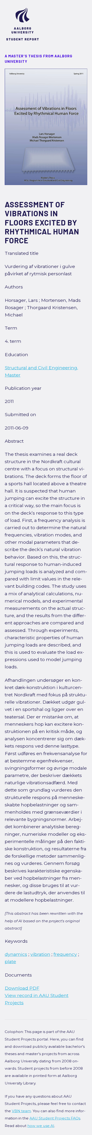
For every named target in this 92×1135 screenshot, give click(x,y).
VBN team (21, 1111)
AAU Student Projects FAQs (54, 1118)
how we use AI (40, 1125)
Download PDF (22, 988)
